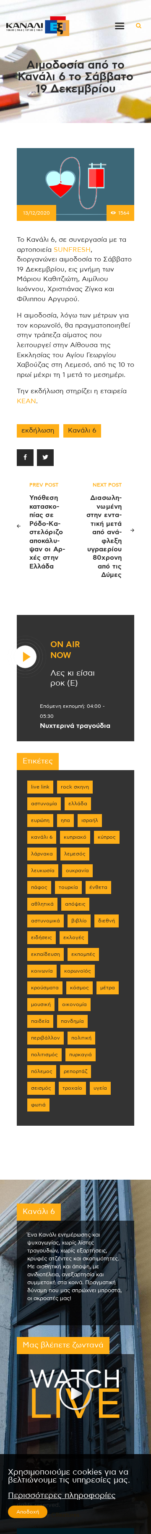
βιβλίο (79, 920)
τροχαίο (72, 1088)
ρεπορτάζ (75, 1071)
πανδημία (72, 1021)
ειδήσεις (41, 937)
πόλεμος (41, 1071)
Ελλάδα (77, 803)
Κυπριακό (75, 837)
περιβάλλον (45, 1037)
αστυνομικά (45, 920)
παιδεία (40, 1021)
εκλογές (73, 937)
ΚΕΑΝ (26, 401)
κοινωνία (42, 970)
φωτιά (38, 1104)
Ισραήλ (89, 820)
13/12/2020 (36, 212)
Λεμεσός (75, 853)
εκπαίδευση (45, 954)
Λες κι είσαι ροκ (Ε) (72, 678)
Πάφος (39, 887)
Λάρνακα (42, 853)
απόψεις (75, 904)
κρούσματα (45, 987)
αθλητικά (42, 904)
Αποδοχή (27, 1511)
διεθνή (106, 920)
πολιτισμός (44, 1054)
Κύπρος (107, 837)
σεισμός (41, 1088)
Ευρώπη (40, 820)
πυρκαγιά (80, 1054)
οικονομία (74, 1004)
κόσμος (79, 987)
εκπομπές (83, 954)
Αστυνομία (44, 803)
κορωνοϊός (77, 970)
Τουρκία (68, 887)
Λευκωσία (43, 870)
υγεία (100, 1088)
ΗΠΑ (65, 820)
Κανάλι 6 (82, 430)
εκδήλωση (38, 430)
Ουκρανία (77, 870)
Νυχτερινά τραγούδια (75, 725)
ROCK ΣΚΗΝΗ (75, 786)
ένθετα (98, 887)
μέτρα (107, 987)
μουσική (41, 1004)
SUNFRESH (72, 249)
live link (40, 786)
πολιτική (81, 1037)
